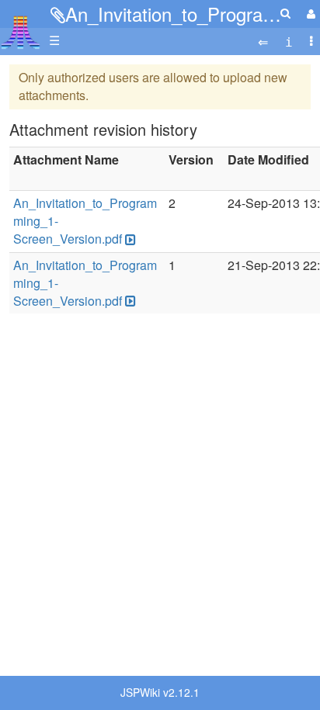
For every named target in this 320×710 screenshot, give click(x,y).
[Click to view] (129, 239)
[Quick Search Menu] (285, 13)
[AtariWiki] (20, 27)
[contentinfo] (289, 41)
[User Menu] (309, 13)
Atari (20, 32)
